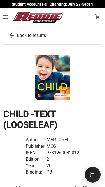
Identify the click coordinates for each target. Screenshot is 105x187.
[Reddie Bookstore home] (37, 17)
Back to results (31, 35)
